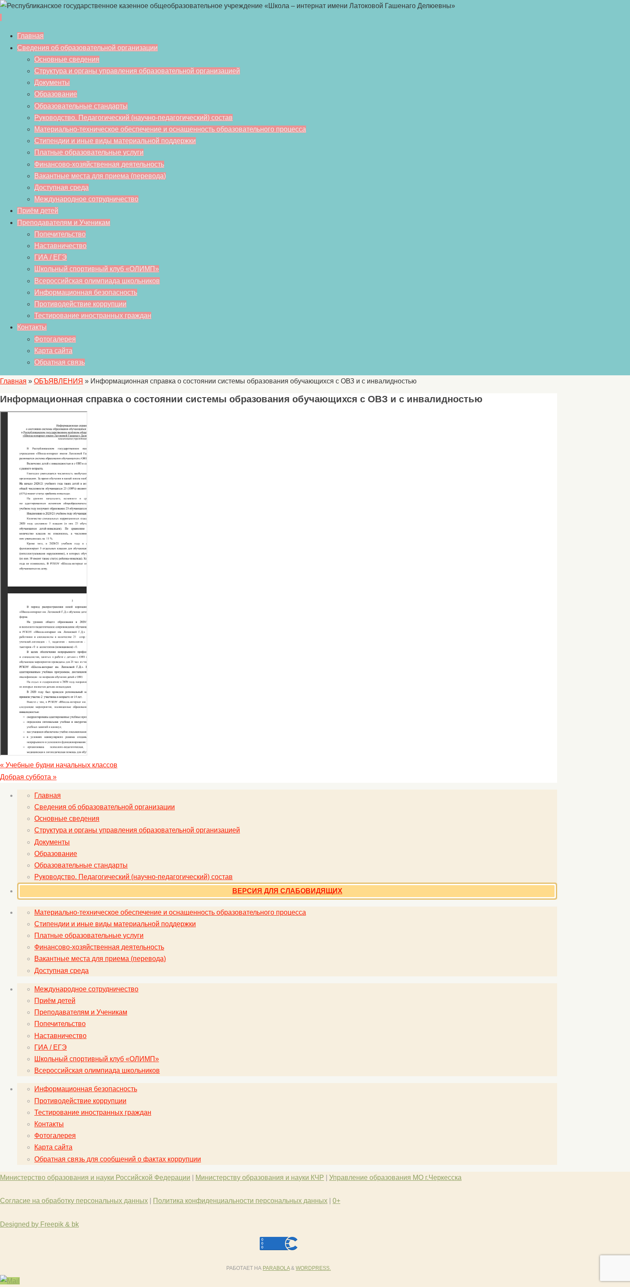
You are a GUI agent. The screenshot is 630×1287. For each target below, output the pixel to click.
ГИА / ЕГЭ (50, 1047)
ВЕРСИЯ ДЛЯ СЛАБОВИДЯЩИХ (287, 891)
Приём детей (54, 1000)
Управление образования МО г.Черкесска (395, 1177)
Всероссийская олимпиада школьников (97, 1070)
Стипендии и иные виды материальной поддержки (115, 924)
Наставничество (60, 1035)
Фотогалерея (55, 1135)
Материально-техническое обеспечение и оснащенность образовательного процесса (170, 912)
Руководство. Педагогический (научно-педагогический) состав (133, 876)
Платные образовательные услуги (89, 935)
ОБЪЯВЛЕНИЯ (58, 381)
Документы (52, 842)
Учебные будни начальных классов (58, 765)
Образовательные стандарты (81, 865)
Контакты (49, 1124)
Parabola (276, 1268)
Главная (13, 381)
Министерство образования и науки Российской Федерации (95, 1177)
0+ (336, 1200)
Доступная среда (61, 970)
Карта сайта (53, 1147)
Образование (55, 853)
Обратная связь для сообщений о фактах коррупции (117, 1159)
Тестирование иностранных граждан (92, 1112)
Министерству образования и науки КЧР (259, 1177)
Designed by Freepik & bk (39, 1224)
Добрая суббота (28, 777)
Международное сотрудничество (86, 989)
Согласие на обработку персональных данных (74, 1200)
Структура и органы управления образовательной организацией (137, 830)
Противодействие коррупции (80, 1100)
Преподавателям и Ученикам (80, 1012)
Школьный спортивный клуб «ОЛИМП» (96, 1059)
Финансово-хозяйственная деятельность (99, 947)
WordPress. (313, 1268)
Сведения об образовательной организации (104, 807)
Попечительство (60, 1023)
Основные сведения (66, 818)
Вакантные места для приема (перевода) (100, 958)
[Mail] (10, 1280)
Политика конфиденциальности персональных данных (240, 1200)
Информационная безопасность (85, 1088)
